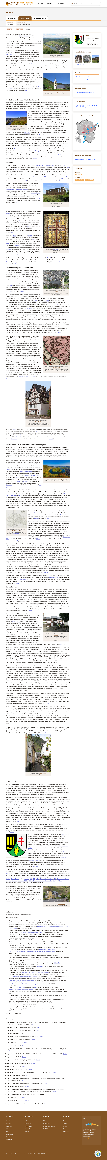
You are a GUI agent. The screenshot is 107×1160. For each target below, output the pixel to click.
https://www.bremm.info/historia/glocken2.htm (21, 980)
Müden (26, 881)
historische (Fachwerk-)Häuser (26, 376)
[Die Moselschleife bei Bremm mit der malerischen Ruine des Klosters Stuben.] (56, 468)
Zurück (34, 1024)
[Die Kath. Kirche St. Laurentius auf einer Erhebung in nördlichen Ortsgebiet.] (56, 81)
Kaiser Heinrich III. (11, 54)
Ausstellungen (28, 1126)
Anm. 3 (35, 158)
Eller (68, 167)
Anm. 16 (45, 572)
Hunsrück (8, 1121)
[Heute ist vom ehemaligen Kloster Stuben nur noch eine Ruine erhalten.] (56, 192)
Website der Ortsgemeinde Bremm (84, 76)
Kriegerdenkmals (34, 860)
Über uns (45, 1121)
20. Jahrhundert (89, 179)
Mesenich (14, 881)
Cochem (36, 518)
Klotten (20, 147)
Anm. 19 (62, 644)
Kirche (63, 165)
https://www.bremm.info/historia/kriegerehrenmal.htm (23, 976)
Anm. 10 (60, 332)
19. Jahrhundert (79, 179)
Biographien (28, 1123)
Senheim (41, 881)
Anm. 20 (46, 703)
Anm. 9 (22, 291)
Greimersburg (61, 879)
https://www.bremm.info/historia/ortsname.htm (32, 932)
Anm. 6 (13, 232)
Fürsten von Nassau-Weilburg (32, 475)
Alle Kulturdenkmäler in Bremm (82, 64)
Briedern (8, 879)
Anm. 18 (31, 610)
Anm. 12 (51, 439)
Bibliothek (50, 3)
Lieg (7, 881)
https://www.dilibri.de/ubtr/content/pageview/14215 (35, 972)
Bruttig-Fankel (15, 879)
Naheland (8, 1129)
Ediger (25, 481)
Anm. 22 (19, 821)
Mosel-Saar (78, 174)
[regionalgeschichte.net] (19, 4)
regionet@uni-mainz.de (89, 1138)
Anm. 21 (43, 733)
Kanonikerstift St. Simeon (43, 165)
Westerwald (9, 1139)
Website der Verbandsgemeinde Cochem (86, 79)
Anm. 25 (35, 866)
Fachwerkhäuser (54, 577)
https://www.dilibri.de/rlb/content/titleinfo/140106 (57, 959)
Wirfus (60, 881)
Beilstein (38, 539)
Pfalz (7, 1131)
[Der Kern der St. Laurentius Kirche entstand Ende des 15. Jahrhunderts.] (56, 279)
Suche (64, 1121)
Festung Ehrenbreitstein (25, 471)
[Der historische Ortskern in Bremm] (38, 753)
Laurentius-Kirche (24, 579)
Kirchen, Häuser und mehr (23, 23)
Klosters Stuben (35, 193)
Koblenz (26, 36)
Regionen (40, 3)
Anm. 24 (63, 857)
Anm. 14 (48, 518)
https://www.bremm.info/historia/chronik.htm (21, 989)
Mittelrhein (8, 1123)
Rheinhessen (9, 1134)
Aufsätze (27, 1121)
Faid (55, 879)
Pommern (36, 881)
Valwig (54, 881)
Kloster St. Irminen (44, 180)
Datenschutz (66, 1129)
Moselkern (21, 881)
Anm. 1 (27, 90)
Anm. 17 (18, 583)
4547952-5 (93, 159)
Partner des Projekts (49, 1126)
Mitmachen (46, 1123)
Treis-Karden (48, 881)
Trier (20, 36)
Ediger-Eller (36, 879)
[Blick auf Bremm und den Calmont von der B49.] (56, 894)
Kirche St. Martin (17, 481)
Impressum (66, 1131)
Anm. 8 (17, 263)
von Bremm (10, 23)
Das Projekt (60, 3)
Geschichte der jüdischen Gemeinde (85, 92)
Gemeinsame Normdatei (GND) (83, 159)
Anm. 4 (61, 180)
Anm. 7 (16, 255)
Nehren (20, 495)
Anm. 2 (41, 134)
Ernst (51, 879)
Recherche (28, 1129)
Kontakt (65, 1126)
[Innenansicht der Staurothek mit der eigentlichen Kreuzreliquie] (56, 229)
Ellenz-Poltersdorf (11, 495)
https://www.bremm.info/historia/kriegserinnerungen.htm (24, 984)
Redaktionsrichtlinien (49, 1129)
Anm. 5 (17, 202)
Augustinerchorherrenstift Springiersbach (17, 189)
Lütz (10, 881)
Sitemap (65, 1123)
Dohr (31, 879)
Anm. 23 (12, 832)
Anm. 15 (16, 541)
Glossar (27, 1131)
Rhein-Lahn (9, 1137)
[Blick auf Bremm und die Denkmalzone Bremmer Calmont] (16, 118)
